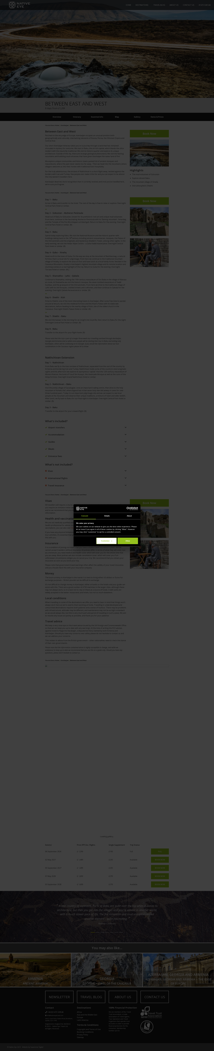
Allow (128, 541)
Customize (105, 541)
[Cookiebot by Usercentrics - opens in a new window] (128, 508)
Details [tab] (107, 516)
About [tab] (129, 516)
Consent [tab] (84, 516)
